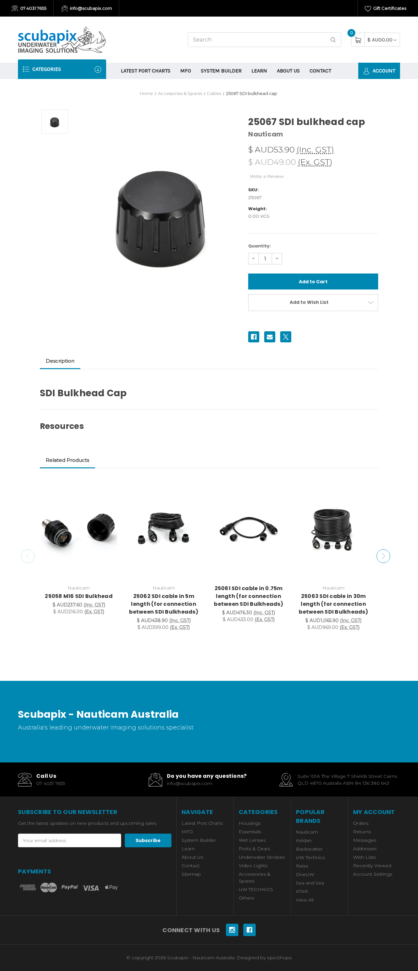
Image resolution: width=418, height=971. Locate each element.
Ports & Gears (254, 849)
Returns (362, 832)
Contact (320, 71)
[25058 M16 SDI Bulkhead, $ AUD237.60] (79, 530)
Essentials (250, 832)
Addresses (365, 849)
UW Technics (310, 857)
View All (305, 900)
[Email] (269, 336)
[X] (285, 336)
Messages (364, 840)
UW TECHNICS (256, 889)
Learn (259, 71)
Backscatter (309, 849)
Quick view (108, 485)
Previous (28, 556)
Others (246, 898)
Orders (360, 823)
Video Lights (253, 866)
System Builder (221, 71)
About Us (288, 71)
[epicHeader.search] (333, 39)
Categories (46, 69)
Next (383, 556)
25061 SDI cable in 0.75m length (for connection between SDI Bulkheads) (248, 596)
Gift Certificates (389, 8)
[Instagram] (232, 930)
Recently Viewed (372, 866)
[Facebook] (253, 336)
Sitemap (191, 874)
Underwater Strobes (262, 857)
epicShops (279, 958)
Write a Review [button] (267, 176)
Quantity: (259, 246)
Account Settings (372, 874)
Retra (302, 866)
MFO (185, 71)
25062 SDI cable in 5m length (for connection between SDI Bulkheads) (163, 604)
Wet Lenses (252, 840)
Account (383, 71)
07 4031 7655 (32, 8)
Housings (250, 823)
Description (60, 361)
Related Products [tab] (67, 460)
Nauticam (307, 832)
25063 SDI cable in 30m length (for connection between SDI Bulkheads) (333, 604)
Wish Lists (364, 857)
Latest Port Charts (145, 71)
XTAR (302, 891)
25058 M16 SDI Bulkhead (79, 596)
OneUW (305, 874)
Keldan (304, 840)
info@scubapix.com (90, 8)
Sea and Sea (310, 883)
